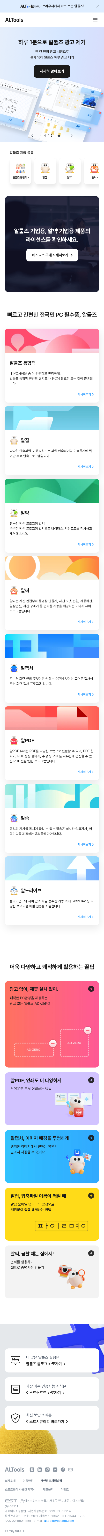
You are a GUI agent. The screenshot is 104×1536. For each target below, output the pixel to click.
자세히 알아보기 (52, 71)
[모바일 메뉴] (95, 20)
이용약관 (28, 1481)
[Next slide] (71, 135)
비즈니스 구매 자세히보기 (50, 255)
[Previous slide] (32, 135)
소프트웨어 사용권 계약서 (20, 1489)
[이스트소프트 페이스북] (62, 1469)
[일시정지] (59, 135)
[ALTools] (14, 1469)
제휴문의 (48, 1489)
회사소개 (10, 1481)
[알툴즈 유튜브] (55, 1469)
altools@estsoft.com (59, 1521)
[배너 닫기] (97, 6)
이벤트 (65, 1489)
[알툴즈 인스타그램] (47, 1469)
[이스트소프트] (11, 1501)
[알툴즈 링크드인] (39, 1469)
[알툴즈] (14, 20)
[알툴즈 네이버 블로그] (32, 1469)
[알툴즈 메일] (70, 1469)
